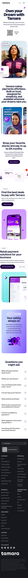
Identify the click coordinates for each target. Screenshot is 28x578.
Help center (4, 535)
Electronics (4, 517)
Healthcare (4, 523)
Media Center (4, 483)
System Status (4, 541)
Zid (18, 502)
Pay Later (19, 461)
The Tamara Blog (5, 464)
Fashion (3, 514)
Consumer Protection (20, 484)
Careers (3, 478)
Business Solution (5, 498)
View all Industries (5, 528)
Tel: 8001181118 (4, 538)
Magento (19, 505)
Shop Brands (20, 471)
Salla (18, 494)
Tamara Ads (4, 503)
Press (2, 458)
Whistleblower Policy (6, 481)
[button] (24, 3)
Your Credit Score (21, 474)
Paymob (19, 508)
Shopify (19, 496)
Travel (2, 525)
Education (3, 520)
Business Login (4, 495)
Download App (20, 458)
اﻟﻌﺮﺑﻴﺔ (20, 3)
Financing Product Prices (21, 465)
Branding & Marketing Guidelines (6, 507)
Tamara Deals (20, 468)
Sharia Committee (5, 467)
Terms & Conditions (6, 472)
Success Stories (5, 500)
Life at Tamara (4, 475)
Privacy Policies (5, 469)
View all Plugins (21, 510)
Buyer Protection (21, 477)
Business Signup (5, 492)
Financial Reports (5, 461)
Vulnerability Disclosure (20, 480)
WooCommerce (21, 499)
